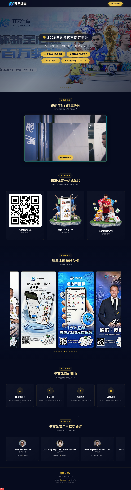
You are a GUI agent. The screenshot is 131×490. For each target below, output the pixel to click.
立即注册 (117, 4)
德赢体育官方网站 (65, 480)
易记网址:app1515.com (76, 61)
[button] (54, 351)
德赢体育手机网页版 (79, 54)
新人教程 (52, 61)
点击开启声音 (66, 157)
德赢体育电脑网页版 (54, 54)
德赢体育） (65, 473)
